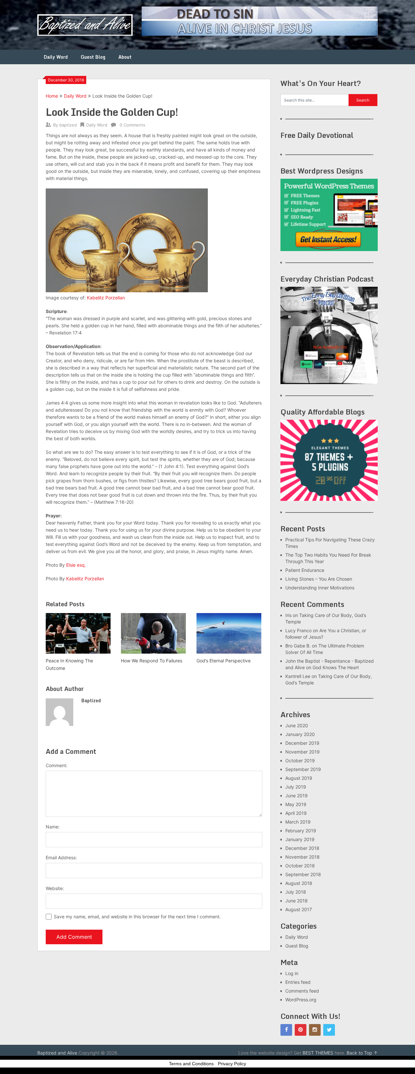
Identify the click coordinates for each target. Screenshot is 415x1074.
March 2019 (298, 822)
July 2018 (295, 892)
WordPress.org (300, 999)
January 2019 (299, 839)
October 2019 (300, 760)
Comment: (56, 765)
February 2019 (300, 830)
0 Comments (132, 124)
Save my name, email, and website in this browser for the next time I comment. (137, 916)
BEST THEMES (317, 1053)
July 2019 (295, 787)
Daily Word (56, 57)
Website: (55, 888)
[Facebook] (286, 1030)
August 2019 (298, 778)
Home (52, 96)
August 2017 (298, 909)
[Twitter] (329, 1030)
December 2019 (302, 743)
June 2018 (296, 900)
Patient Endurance (304, 570)
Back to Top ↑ (362, 1053)
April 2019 (296, 813)
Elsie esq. (76, 565)
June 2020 (296, 725)
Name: (53, 826)
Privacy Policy (232, 1063)
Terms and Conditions (191, 1063)
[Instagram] (315, 1030)
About (125, 57)
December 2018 (302, 848)
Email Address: (61, 857)
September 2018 (303, 874)
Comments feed (302, 991)
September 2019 (303, 769)
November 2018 (302, 857)
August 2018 (298, 883)
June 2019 (296, 795)
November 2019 (302, 751)
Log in (291, 973)
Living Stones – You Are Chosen (318, 579)
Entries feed (298, 982)
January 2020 (300, 734)
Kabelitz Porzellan (106, 297)
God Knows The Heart (336, 667)
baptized (68, 124)
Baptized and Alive (57, 1053)
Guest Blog (93, 57)
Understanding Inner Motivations (319, 587)
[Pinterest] (300, 1030)
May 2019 (295, 804)
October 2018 (300, 865)
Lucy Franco (298, 630)
